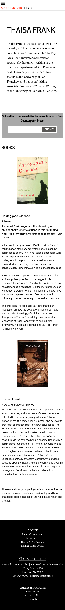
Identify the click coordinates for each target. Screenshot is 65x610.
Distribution (32, 538)
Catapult (7, 564)
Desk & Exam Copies (32, 545)
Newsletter (32, 599)
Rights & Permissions (32, 541)
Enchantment (11, 399)
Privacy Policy (32, 595)
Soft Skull (35, 564)
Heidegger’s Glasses (16, 215)
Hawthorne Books (53, 564)
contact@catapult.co (41, 575)
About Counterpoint (33, 534)
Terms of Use (32, 591)
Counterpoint (21, 564)
